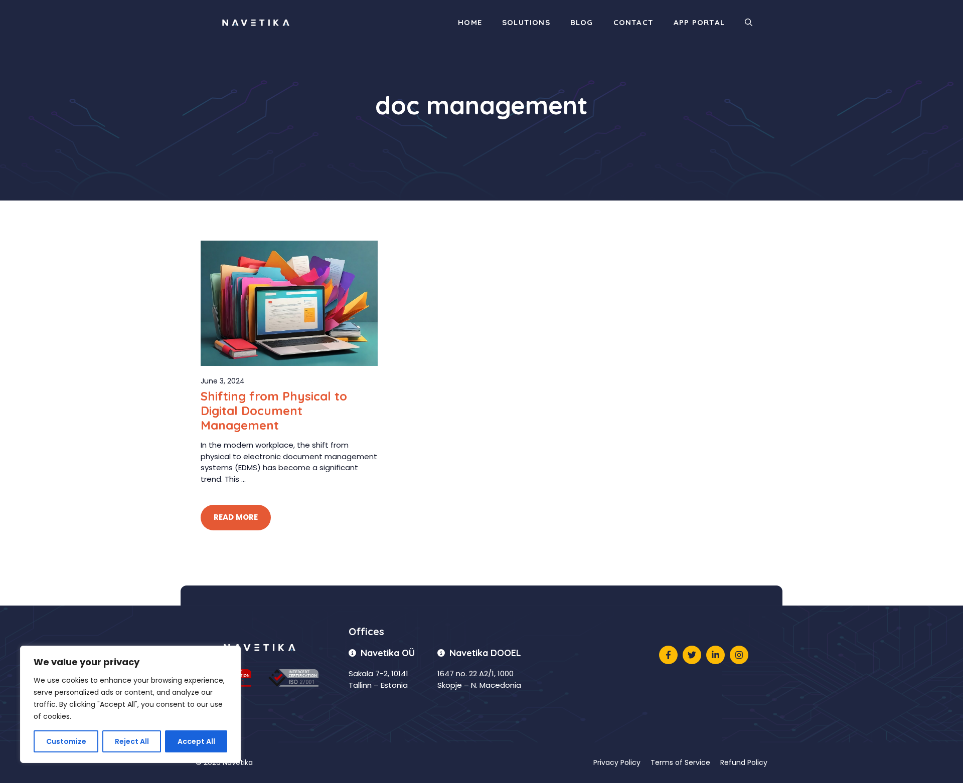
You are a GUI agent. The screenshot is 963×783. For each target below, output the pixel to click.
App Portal (699, 22)
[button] (748, 22)
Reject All (132, 741)
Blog (581, 22)
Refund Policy (743, 762)
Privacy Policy (616, 762)
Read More (236, 517)
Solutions (526, 22)
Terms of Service (680, 762)
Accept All (196, 741)
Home (470, 22)
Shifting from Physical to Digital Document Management (274, 410)
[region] (130, 704)
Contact (633, 22)
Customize (66, 741)
